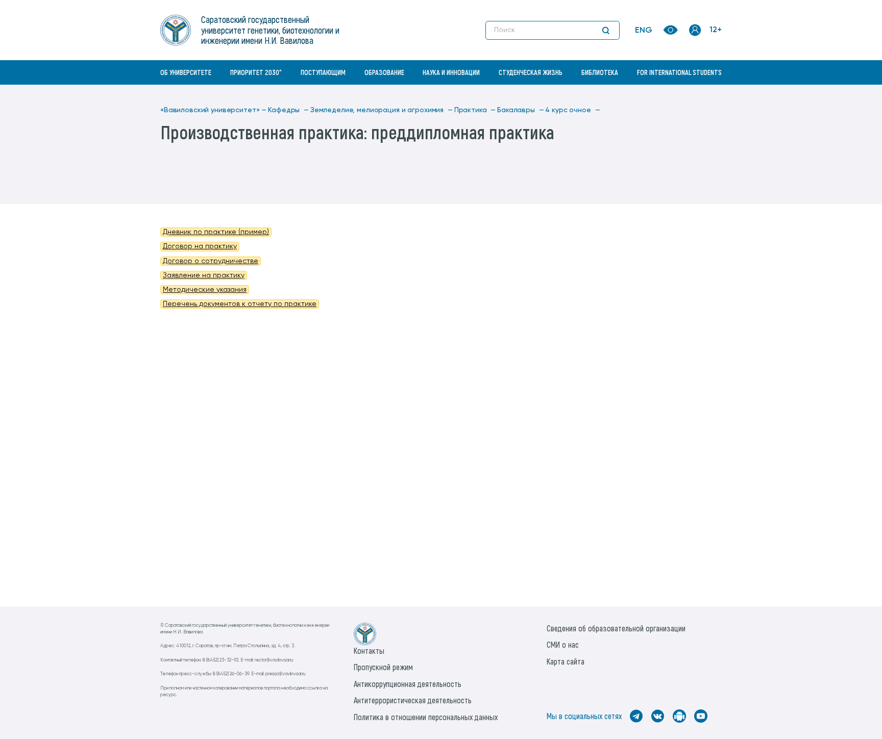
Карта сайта (565, 661)
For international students (679, 72)
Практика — (475, 110)
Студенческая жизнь (530, 72)
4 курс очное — (572, 110)
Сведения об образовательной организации (616, 628)
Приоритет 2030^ (256, 72)
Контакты (369, 650)
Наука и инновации (451, 72)
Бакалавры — (520, 110)
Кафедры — (288, 110)
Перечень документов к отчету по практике (239, 304)
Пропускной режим (383, 667)
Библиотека (599, 72)
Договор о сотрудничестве (210, 261)
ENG (643, 31)
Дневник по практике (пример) (216, 232)
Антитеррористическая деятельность (413, 700)
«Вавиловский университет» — (213, 110)
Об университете (185, 72)
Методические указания (205, 289)
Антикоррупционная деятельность (407, 684)
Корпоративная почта (696, 94)
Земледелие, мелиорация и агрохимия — (381, 110)
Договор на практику (200, 246)
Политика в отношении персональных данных (426, 717)
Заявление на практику (203, 275)
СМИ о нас (563, 644)
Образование (384, 72)
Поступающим (323, 72)
